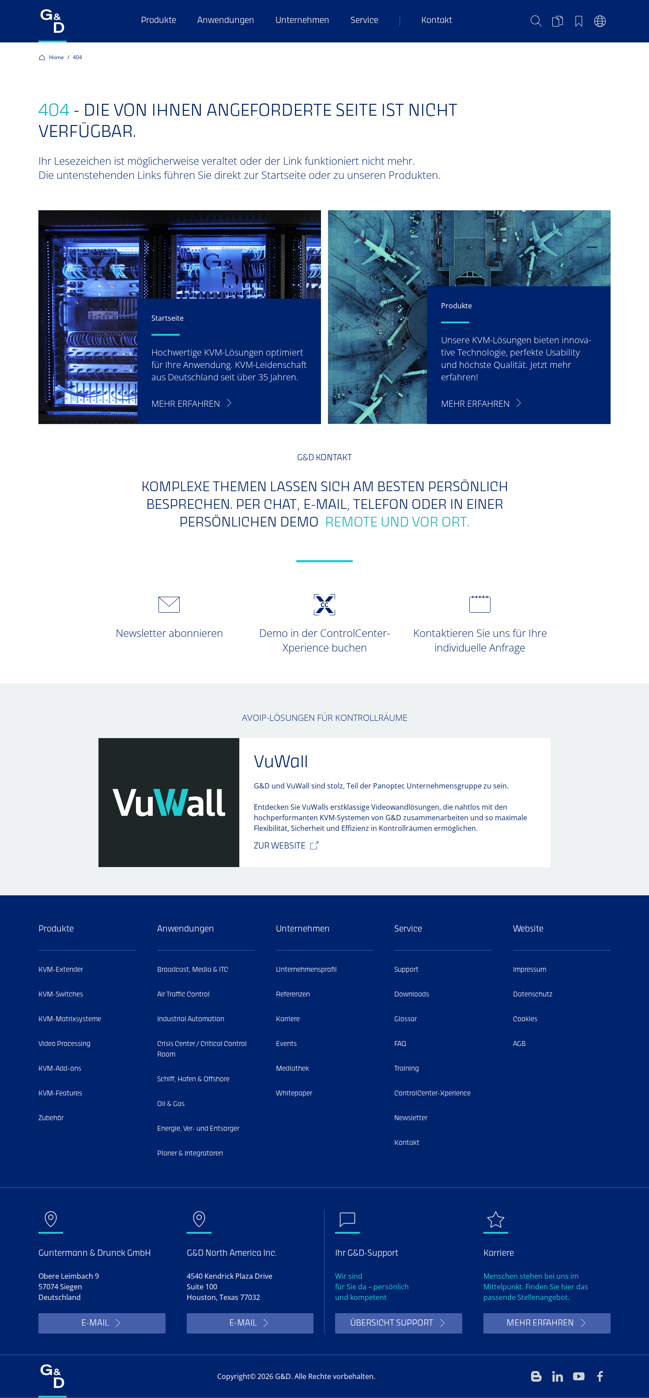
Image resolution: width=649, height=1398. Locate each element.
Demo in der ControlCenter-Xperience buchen (324, 640)
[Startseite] (52, 21)
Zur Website (280, 846)
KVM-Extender (60, 970)
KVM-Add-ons (59, 1069)
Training (406, 1069)
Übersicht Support (391, 1323)
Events (286, 1044)
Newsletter (410, 1118)
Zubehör (51, 1118)
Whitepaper (294, 1094)
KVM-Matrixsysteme (69, 1019)
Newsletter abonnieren (169, 632)
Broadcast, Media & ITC (192, 970)
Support (406, 970)
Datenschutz (532, 995)
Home (56, 57)
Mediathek (292, 1069)
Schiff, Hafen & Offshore (193, 1079)
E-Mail (95, 1323)
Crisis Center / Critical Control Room (202, 1049)
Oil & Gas (171, 1104)
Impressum (529, 970)
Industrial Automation (190, 1019)
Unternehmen (302, 21)
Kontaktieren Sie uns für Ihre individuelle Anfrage (480, 640)
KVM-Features (60, 1094)
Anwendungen (225, 21)
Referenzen (293, 995)
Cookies (525, 1019)
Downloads (411, 995)
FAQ (400, 1044)
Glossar (405, 1019)
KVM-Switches (60, 995)
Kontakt (436, 21)
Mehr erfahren (540, 1323)
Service (364, 21)
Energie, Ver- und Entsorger (198, 1129)
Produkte (158, 21)
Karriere (288, 1019)
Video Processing (64, 1044)
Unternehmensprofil (306, 970)
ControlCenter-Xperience (432, 1094)
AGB (519, 1044)
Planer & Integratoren (190, 1154)
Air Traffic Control (183, 995)
